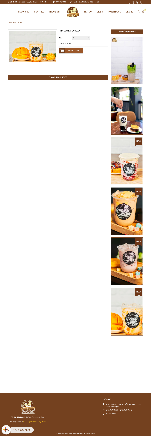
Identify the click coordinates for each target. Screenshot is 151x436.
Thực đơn (54, 12)
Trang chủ (23, 12)
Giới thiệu (39, 12)
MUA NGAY (73, 51)
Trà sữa (19, 22)
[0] (143, 11)
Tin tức (88, 12)
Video (100, 12)
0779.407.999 (21, 430)
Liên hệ (129, 12)
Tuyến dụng (114, 12)
